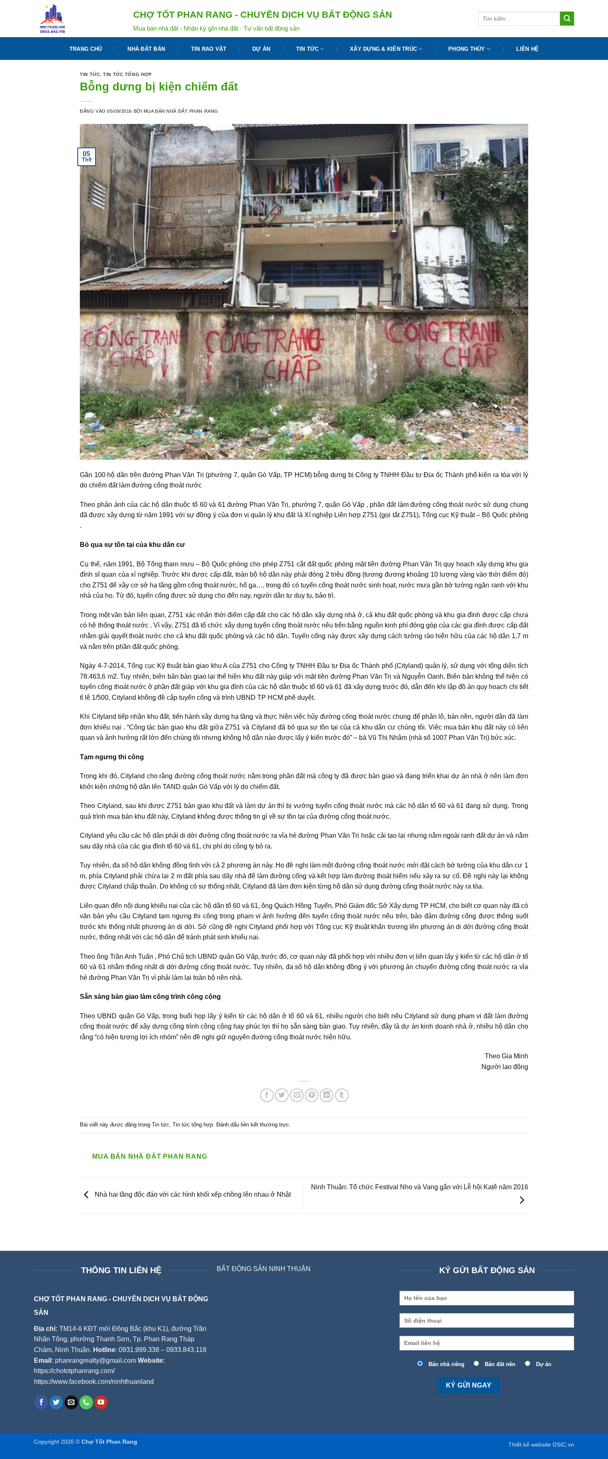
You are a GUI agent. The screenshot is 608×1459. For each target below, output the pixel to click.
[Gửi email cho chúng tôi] (71, 1402)
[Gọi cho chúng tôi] (86, 1402)
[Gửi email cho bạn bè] (297, 1095)
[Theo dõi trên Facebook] (41, 1402)
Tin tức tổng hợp (127, 74)
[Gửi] (567, 19)
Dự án (261, 49)
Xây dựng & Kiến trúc (383, 49)
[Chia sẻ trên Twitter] (282, 1095)
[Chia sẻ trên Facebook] (267, 1095)
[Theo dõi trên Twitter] (56, 1402)
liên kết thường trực (265, 1125)
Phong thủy (466, 49)
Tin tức (307, 49)
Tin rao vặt (209, 49)
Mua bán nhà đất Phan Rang (181, 111)
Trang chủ (85, 49)
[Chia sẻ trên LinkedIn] (326, 1095)
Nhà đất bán (146, 49)
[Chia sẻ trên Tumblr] (342, 1095)
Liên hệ (527, 49)
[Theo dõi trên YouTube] (101, 1402)
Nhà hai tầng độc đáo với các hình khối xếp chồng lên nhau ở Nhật (192, 1194)
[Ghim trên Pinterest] (311, 1095)
